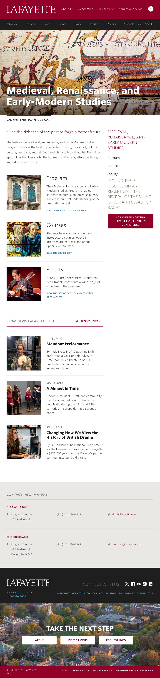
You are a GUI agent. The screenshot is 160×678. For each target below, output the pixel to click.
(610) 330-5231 (71, 514)
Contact (28, 592)
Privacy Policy (102, 670)
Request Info (116, 640)
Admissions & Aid (130, 9)
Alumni (112, 24)
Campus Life (105, 9)
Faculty (113, 174)
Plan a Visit (14, 592)
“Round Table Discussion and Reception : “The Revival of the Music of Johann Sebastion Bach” (130, 194)
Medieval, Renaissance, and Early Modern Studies (126, 140)
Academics (85, 9)
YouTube (139, 584)
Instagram (145, 584)
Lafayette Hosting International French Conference (130, 221)
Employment (127, 593)
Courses (113, 166)
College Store (108, 593)
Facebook (133, 584)
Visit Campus (78, 640)
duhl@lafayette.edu (124, 514)
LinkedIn (150, 584)
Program (114, 158)
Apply (39, 640)
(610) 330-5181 (71, 544)
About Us (67, 9)
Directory (63, 593)
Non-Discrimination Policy (134, 670)
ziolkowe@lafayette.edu (126, 544)
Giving (78, 24)
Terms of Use (80, 670)
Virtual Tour (145, 593)
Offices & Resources (84, 593)
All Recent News (86, 321)
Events (62, 24)
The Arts (30, 24)
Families (94, 24)
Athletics (12, 24)
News (46, 24)
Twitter (127, 584)
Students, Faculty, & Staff (138, 24)
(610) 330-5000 (17, 596)
